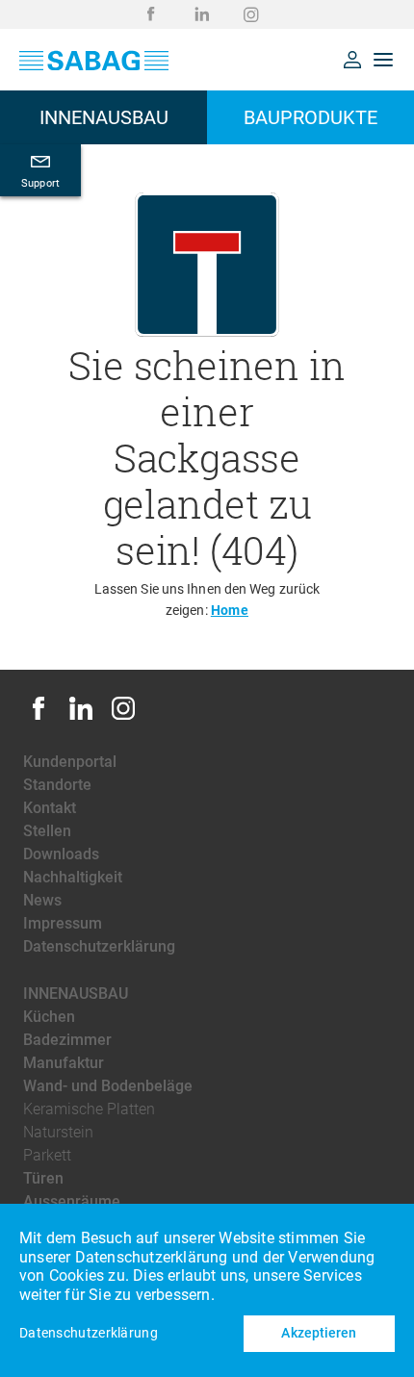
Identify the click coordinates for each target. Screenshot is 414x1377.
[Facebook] (38, 718)
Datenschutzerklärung (99, 946)
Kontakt (49, 808)
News (42, 900)
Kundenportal (69, 761)
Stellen (47, 831)
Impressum (62, 923)
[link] (151, 14)
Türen (43, 1178)
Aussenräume (71, 1201)
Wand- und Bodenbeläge (108, 1086)
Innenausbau (75, 993)
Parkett (47, 1155)
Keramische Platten (89, 1109)
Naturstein (58, 1132)
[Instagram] (123, 718)
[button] (352, 59)
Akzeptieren (318, 1332)
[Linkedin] (80, 718)
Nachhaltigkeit (72, 877)
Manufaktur (63, 1063)
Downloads (61, 854)
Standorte (57, 785)
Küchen (49, 1016)
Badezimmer (67, 1040)
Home (229, 610)
